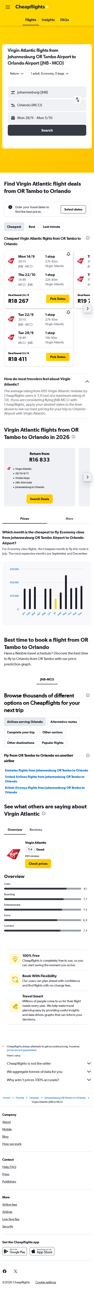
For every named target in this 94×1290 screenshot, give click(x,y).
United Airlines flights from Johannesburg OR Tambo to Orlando (44, 779)
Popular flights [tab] (52, 743)
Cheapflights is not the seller (29, 1063)
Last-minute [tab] (51, 226)
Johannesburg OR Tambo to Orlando (65, 1097)
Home (6, 1097)
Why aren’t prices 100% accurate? (33, 1080)
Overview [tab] (15, 829)
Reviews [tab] (36, 829)
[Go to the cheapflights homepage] (32, 7)
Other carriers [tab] (52, 732)
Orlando (34, 1097)
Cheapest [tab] (14, 226)
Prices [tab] (24, 518)
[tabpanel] (47, 579)
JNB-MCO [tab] (47, 679)
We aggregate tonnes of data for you (35, 1071)
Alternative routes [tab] (63, 722)
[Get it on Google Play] (14, 1251)
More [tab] (69, 518)
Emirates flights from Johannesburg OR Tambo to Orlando (46, 770)
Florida (20, 1097)
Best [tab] (32, 226)
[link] (39, 499)
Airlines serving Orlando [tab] (25, 722)
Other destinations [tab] (20, 743)
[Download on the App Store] (42, 1251)
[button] (8, 7)
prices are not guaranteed (21, 1050)
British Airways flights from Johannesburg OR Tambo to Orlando (45, 790)
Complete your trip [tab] (21, 732)
